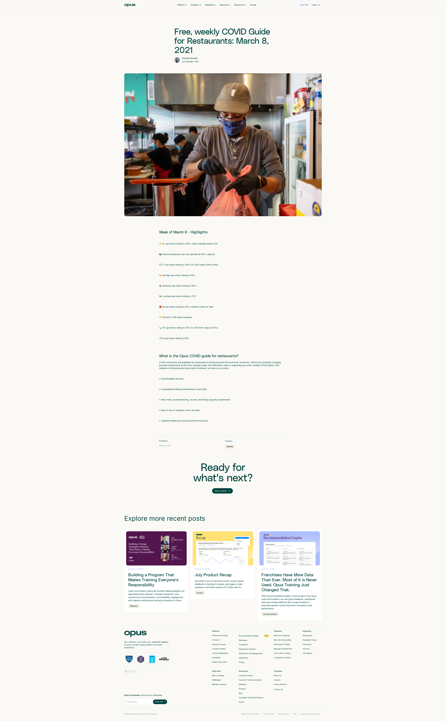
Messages (243, 640)
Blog (240, 693)
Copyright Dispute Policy (310, 714)
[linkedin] (130, 671)
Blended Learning (219, 684)
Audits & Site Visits (219, 662)
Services (306, 649)
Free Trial (304, 5)
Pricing (253, 5)
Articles (230, 447)
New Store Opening (281, 635)
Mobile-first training (220, 635)
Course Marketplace (220, 653)
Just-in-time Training (282, 653)
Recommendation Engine (249, 636)
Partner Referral (280, 684)
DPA (294, 714)
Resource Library (219, 644)
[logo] (135, 633)
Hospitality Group (309, 640)
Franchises (307, 644)
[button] (182, 4)
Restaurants (307, 635)
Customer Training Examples (250, 680)
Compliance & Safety (282, 657)
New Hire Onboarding (282, 640)
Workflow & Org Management (250, 653)
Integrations (243, 658)
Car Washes (307, 653)
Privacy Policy (283, 714)
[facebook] (134, 671)
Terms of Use (268, 714)
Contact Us (278, 689)
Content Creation (219, 649)
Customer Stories (246, 675)
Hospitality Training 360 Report (251, 697)
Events (241, 702)
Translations (243, 644)
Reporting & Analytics (247, 649)
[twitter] (126, 671)
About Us (277, 675)
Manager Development (283, 649)
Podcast (242, 689)
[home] (129, 5)
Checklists (216, 657)
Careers (277, 680)
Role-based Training (282, 644)
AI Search (216, 640)
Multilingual (216, 680)
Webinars (242, 684)
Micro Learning (218, 675)
